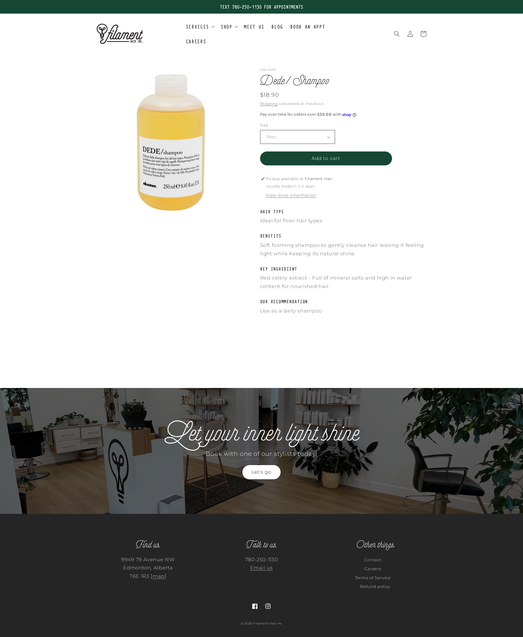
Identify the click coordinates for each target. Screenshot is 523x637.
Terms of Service (373, 577)
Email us (261, 568)
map (159, 576)
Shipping (269, 103)
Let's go (261, 472)
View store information (291, 195)
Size (264, 125)
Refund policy (375, 586)
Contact (373, 559)
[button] (199, 26)
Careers (372, 568)
